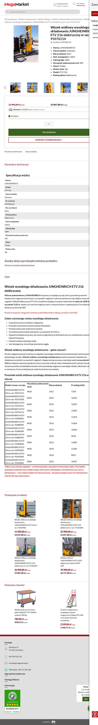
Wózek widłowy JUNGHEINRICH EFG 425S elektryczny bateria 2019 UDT (71, 562)
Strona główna (11, 19)
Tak (86, 699)
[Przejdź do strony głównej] (17, 5)
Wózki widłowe (44, 19)
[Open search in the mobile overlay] (42, 12)
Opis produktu (31, 151)
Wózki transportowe (27, 19)
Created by (46, 722)
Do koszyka (49, 132)
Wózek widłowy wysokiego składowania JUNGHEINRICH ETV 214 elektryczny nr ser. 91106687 (26, 562)
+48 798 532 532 (15, 656)
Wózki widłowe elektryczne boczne (67, 19)
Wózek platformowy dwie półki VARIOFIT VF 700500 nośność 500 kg (25, 612)
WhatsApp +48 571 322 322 (20, 670)
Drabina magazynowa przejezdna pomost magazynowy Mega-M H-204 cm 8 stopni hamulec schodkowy (71, 615)
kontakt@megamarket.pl (18, 663)
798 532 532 (80, 5)
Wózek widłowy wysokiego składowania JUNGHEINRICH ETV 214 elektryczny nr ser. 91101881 (71, 524)
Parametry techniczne (13, 151)
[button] (49, 140)
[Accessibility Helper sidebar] (95, 714)
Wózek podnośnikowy (15, 295)
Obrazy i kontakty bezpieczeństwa (20, 265)
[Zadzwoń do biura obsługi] (74, 5)
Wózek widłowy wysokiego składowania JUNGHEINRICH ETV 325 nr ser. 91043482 (26, 524)
